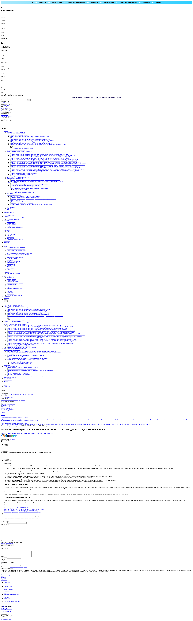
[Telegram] (16, 436)
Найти (5, 301)
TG (2, 115)
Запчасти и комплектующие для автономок (18, 152)
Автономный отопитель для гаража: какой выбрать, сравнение (17, 394)
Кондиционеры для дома (13, 205)
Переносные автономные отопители (16, 133)
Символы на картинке (7, 540)
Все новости (4, 391)
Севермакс (12, 439)
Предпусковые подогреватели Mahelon (51, 424)
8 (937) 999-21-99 (5, 105)
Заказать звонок (5, 101)
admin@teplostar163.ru (6, 111)
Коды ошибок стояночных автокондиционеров (13, 400)
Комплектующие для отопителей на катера (18, 177)
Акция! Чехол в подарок (7, 397)
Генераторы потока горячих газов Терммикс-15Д (19, 151)
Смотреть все (4, 402)
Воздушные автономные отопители (16, 132)
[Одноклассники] (4, 436)
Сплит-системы (51, 2)
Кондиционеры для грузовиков (15, 178)
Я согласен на (14, 567)
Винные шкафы (11, 207)
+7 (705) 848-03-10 (5, 108)
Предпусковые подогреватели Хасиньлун (71, 424)
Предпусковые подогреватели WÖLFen (92, 424)
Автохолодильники (12, 182)
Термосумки (10, 193)
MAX (6, 115)
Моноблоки (37, 2)
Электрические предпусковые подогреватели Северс (116, 424)
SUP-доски (9, 210)
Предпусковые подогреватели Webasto (139, 424)
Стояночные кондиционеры (71, 2)
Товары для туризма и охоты (14, 195)
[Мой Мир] (6, 436)
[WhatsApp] (12, 436)
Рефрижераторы (11, 208)
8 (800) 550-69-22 (5, 102)
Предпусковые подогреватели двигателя (17, 135)
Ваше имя (3, 522)
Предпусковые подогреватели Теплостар (30, 424)
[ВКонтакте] (1, 436)
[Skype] (14, 436)
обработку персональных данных (18, 567)
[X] (8, 436)
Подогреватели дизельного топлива (16, 150)
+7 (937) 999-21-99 (6, 611)
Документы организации (7, 405)
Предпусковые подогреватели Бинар (10, 424)
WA (4, 115)
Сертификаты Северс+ (6, 408)
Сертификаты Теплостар (7, 411)
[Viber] (10, 436)
